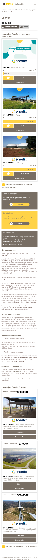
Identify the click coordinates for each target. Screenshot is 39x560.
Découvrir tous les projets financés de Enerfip (21, 546)
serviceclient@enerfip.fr (17, 240)
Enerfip (7, 379)
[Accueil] (13, 4)
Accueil (4, 10)
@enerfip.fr (17, 371)
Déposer (20, 204)
